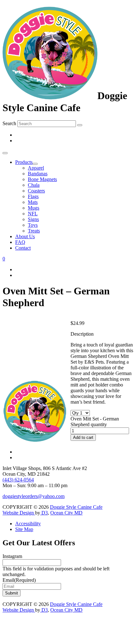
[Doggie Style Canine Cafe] (50, 96)
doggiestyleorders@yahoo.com (34, 496)
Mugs (33, 208)
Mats (33, 202)
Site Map (24, 529)
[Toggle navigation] (5, 153)
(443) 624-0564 (18, 479)
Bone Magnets (42, 179)
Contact (23, 248)
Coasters (36, 190)
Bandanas (37, 173)
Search (9, 123)
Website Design (19, 512)
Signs (33, 219)
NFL (33, 213)
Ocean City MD (66, 512)
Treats (34, 230)
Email (19, 580)
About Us (25, 236)
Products (24, 162)
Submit (11, 593)
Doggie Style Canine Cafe (76, 507)
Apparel (36, 168)
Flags (33, 196)
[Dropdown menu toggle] (35, 164)
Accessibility (28, 523)
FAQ (20, 242)
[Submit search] (79, 125)
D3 (44, 512)
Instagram (12, 556)
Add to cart (83, 437)
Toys (33, 225)
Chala (34, 185)
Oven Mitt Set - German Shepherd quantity (95, 421)
